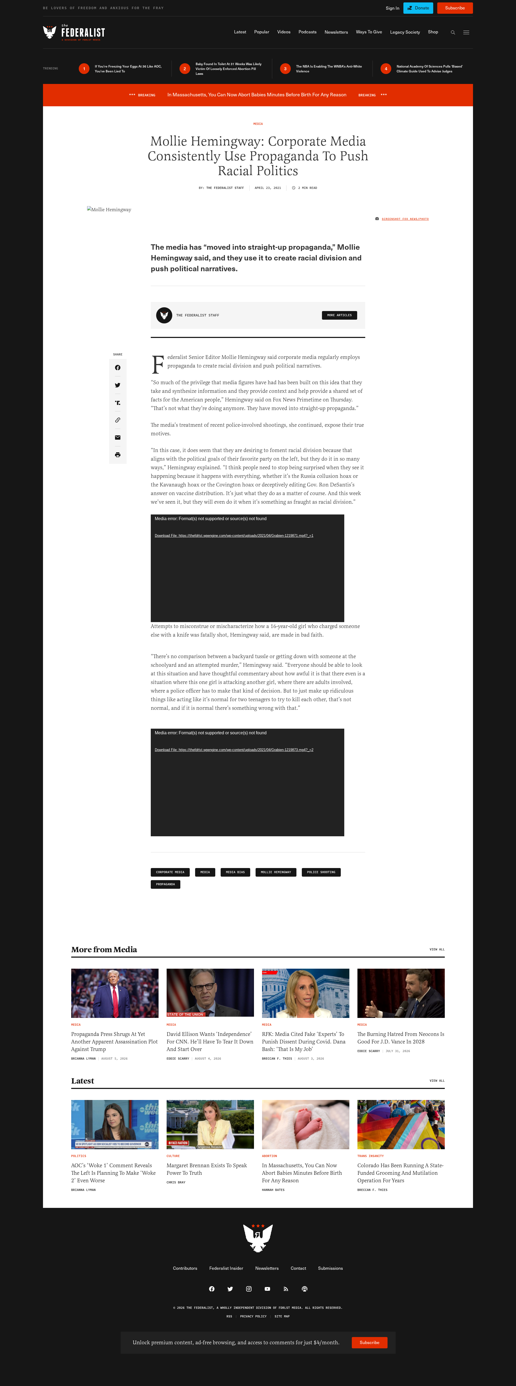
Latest (82, 1081)
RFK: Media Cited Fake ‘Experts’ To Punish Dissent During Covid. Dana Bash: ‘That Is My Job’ (304, 1042)
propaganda (165, 884)
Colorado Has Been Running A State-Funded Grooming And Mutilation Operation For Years (400, 1173)
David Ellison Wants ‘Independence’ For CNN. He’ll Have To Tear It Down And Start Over (210, 1042)
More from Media (104, 949)
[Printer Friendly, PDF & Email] (118, 455)
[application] (247, 568)
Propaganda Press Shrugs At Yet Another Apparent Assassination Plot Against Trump (114, 1042)
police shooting (321, 872)
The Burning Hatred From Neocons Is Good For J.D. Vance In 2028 (400, 1038)
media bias (235, 872)
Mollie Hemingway (276, 872)
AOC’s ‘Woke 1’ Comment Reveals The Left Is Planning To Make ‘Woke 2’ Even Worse (113, 1173)
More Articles (339, 315)
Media (205, 872)
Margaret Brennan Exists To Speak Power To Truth (207, 1169)
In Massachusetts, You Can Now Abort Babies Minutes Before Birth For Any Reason (302, 1173)
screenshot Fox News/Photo (405, 219)
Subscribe (455, 7)
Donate (422, 7)
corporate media (170, 872)
